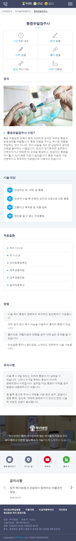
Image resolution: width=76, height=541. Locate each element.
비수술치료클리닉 (23, 11)
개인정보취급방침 (12, 509)
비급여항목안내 (46, 509)
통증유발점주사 (40, 11)
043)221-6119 (31, 526)
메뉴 (70, 4)
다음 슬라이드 (71, 487)
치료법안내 (7, 11)
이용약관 (29, 509)
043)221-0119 (16, 526)
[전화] (5, 4)
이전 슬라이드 (4, 487)
